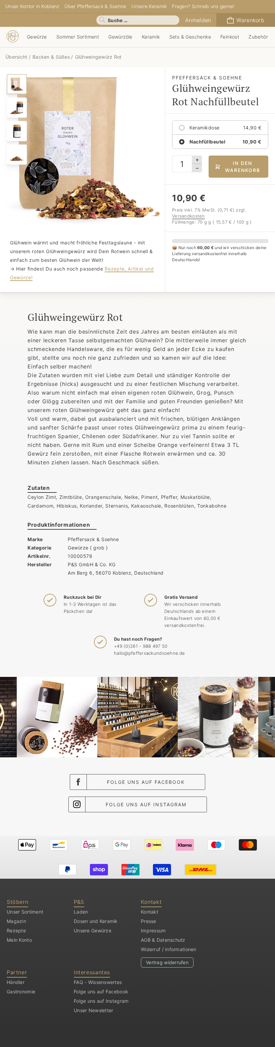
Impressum (153, 930)
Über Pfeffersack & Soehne (95, 6)
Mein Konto (19, 940)
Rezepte (16, 930)
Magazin (16, 921)
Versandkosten (188, 216)
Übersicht (17, 57)
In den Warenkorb (242, 166)
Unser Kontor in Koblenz (32, 6)
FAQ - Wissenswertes (98, 982)
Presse (148, 921)
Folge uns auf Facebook (146, 782)
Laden (81, 912)
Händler (15, 982)
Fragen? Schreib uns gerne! (203, 6)
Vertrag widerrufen (167, 962)
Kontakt (149, 912)
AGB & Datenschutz (163, 940)
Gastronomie (21, 991)
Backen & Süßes (51, 57)
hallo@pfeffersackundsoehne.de (149, 653)
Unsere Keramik (149, 6)
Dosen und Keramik (96, 921)
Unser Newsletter (93, 1010)
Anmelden (198, 20)
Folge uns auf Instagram (146, 804)
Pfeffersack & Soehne (93, 539)
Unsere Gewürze (92, 930)
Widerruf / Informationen (169, 949)
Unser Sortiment (25, 912)
